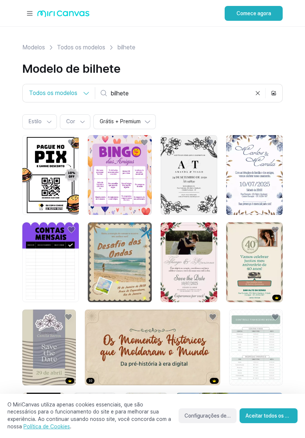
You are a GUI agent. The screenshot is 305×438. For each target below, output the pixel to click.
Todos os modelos (81, 47)
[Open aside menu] (29, 13)
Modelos (33, 47)
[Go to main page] (63, 15)
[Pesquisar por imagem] (274, 93)
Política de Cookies (46, 426)
